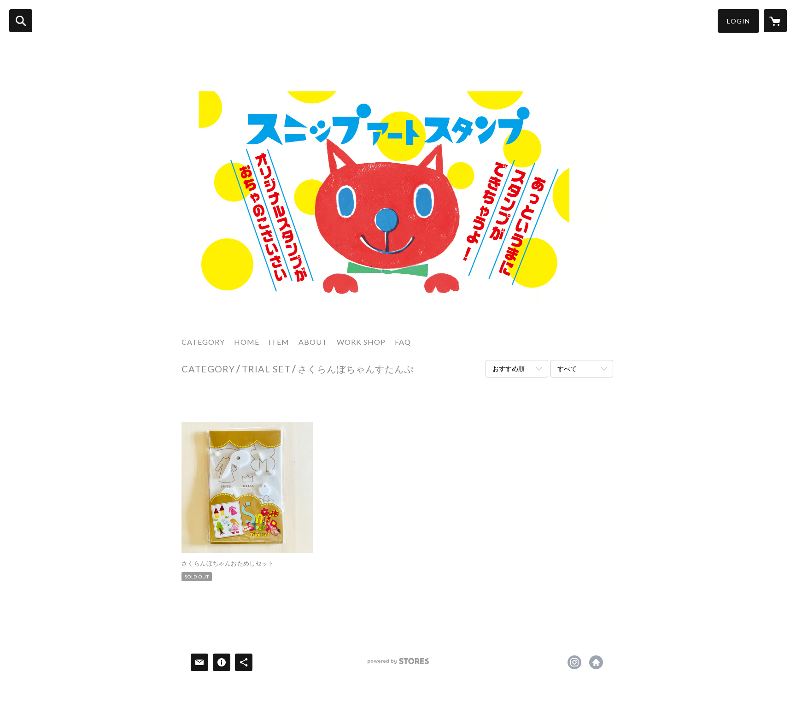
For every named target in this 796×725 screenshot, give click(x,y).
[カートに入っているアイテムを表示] (775, 20)
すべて (567, 368)
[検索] (20, 20)
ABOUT (313, 341)
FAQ (403, 341)
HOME (246, 341)
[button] (738, 21)
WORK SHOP (361, 341)
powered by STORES (398, 664)
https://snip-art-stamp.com (596, 662)
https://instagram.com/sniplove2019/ (574, 662)
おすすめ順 (508, 368)
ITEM (279, 341)
